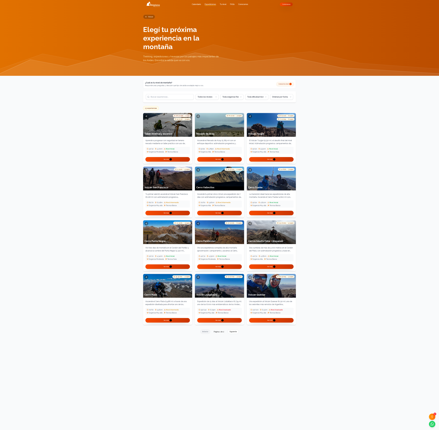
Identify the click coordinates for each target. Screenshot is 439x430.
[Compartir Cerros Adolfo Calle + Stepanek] (250, 223)
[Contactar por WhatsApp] (432, 424)
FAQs (232, 4)
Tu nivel (223, 4)
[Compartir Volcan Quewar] (250, 277)
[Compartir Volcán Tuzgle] (250, 116)
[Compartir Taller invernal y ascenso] (146, 116)
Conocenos (243, 4)
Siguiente (233, 332)
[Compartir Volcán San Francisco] (146, 170)
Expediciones (210, 4)
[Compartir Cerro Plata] (146, 277)
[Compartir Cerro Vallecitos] (198, 170)
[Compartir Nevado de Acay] (198, 116)
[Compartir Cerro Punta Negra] (146, 223)
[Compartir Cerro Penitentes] (198, 223)
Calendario (196, 4)
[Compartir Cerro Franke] (250, 170)
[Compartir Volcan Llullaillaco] (198, 277)
